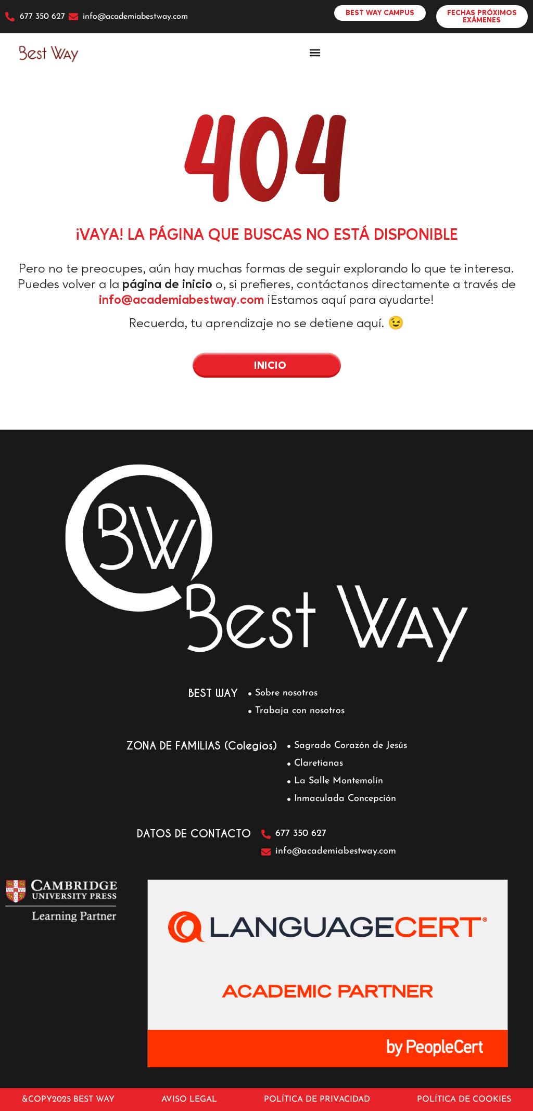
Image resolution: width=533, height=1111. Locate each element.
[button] (315, 52)
